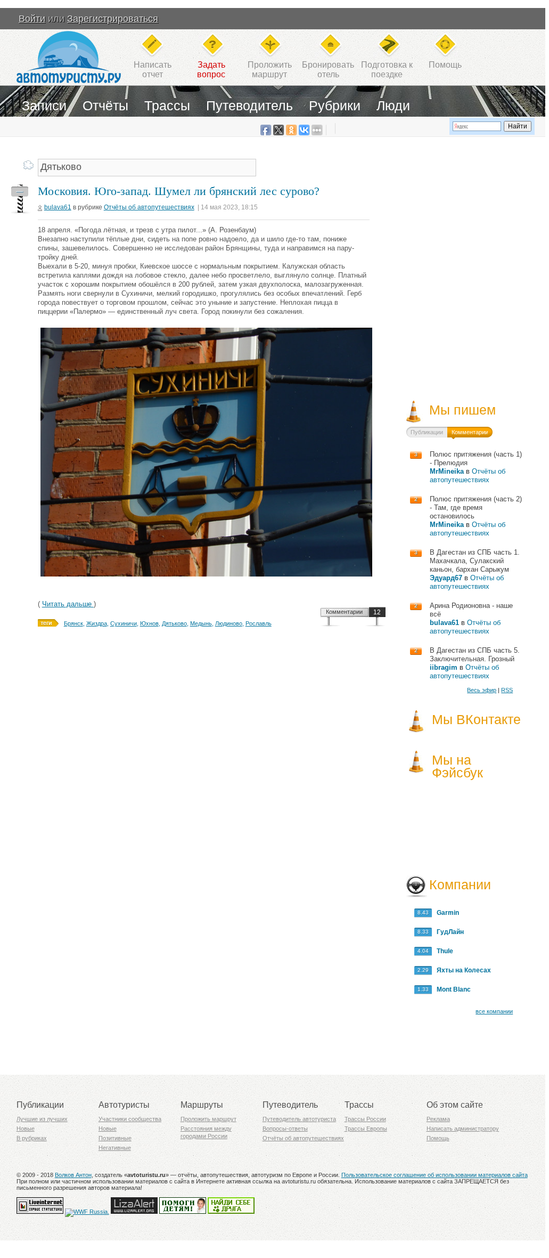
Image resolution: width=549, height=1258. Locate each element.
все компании (494, 1011)
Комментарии (344, 611)
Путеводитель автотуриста (299, 1119)
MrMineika (447, 471)
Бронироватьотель (328, 69)
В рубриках (32, 1138)
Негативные (115, 1148)
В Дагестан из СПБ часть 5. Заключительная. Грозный (475, 654)
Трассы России (365, 1119)
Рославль (258, 623)
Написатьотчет (152, 69)
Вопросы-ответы (285, 1128)
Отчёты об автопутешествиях (149, 207)
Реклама (438, 1119)
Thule (442, 951)
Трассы (167, 105)
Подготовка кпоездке (387, 69)
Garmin (445, 912)
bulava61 (57, 207)
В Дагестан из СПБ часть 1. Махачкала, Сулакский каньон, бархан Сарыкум (475, 560)
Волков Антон (73, 1175)
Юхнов (149, 623)
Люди (393, 105)
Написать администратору (463, 1128)
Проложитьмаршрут (270, 69)
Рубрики (334, 105)
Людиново (228, 623)
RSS (507, 690)
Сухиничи (123, 623)
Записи (44, 105)
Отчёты (105, 105)
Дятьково (174, 623)
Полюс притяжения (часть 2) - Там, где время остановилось (476, 507)
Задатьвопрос (211, 69)
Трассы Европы (366, 1128)
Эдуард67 (446, 578)
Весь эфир (481, 690)
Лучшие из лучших (42, 1119)
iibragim (443, 667)
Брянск (73, 623)
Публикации (427, 432)
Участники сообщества (130, 1119)
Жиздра (96, 623)
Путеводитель (249, 105)
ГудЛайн (448, 932)
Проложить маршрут (208, 1119)
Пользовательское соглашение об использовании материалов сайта (434, 1175)
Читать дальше (68, 604)
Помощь (445, 64)
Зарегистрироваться (112, 18)
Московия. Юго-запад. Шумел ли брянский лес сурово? (178, 191)
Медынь (201, 623)
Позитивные (115, 1138)
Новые (26, 1128)
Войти (32, 18)
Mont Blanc (451, 989)
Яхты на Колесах (461, 970)
